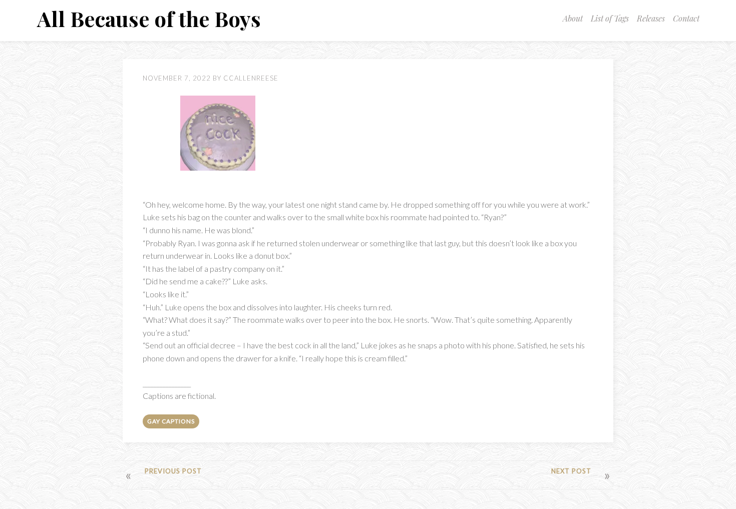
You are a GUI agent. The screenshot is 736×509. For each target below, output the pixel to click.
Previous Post (173, 471)
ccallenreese (250, 78)
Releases (651, 18)
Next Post (571, 471)
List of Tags (610, 18)
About (573, 18)
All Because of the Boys (149, 19)
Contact (686, 18)
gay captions (171, 421)
